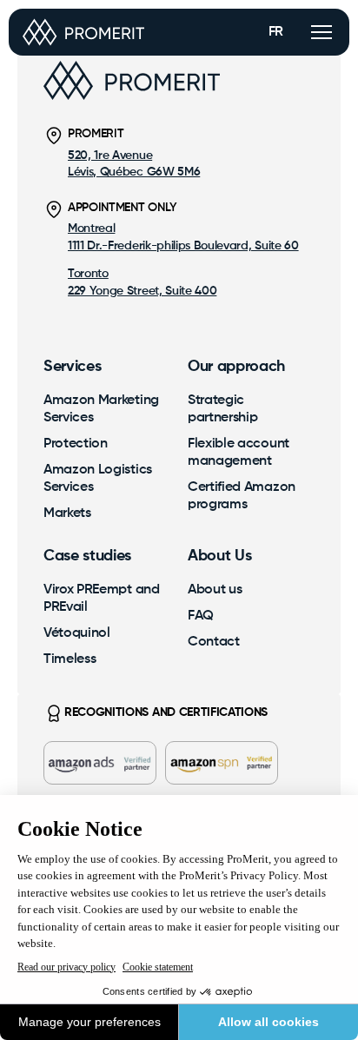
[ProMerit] (83, 32)
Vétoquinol (76, 633)
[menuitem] (102, 409)
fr (275, 32)
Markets (67, 513)
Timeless (69, 659)
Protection (75, 444)
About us (215, 590)
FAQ (201, 616)
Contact (214, 642)
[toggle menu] (321, 32)
